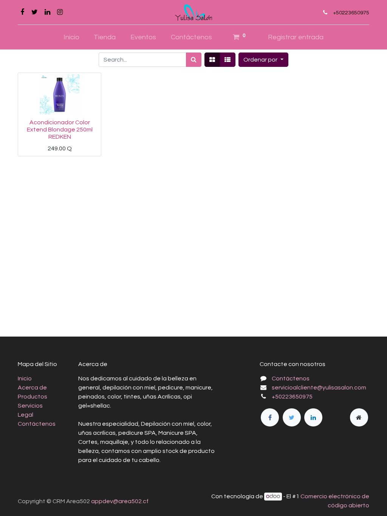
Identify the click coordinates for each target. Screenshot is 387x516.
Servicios (30, 406)
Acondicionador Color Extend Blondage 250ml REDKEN (60, 129)
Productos (32, 397)
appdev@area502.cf (120, 501)
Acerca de (32, 388)
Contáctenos (37, 424)
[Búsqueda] (193, 60)
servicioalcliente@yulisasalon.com (319, 388)
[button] (263, 60)
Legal (25, 415)
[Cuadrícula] (212, 60)
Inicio (25, 378)
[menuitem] (71, 37)
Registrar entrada (296, 37)
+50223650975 (351, 12)
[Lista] (227, 60)
